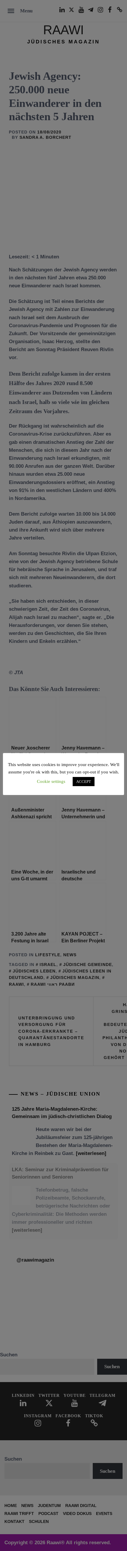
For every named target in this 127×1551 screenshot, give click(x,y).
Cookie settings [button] (51, 781)
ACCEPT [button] (83, 781)
